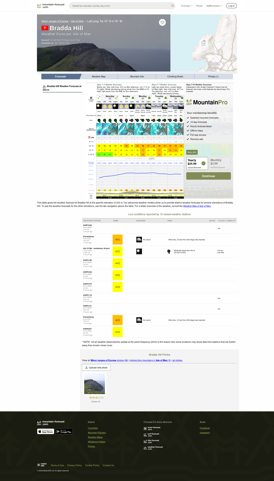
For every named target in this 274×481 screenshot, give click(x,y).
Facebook (205, 428)
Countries (93, 428)
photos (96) (109, 360)
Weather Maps (95, 437)
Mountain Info (137, 76)
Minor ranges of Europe (55, 21)
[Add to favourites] (162, 22)
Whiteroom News (96, 441)
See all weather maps (91, 129)
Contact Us (108, 465)
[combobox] (122, 5)
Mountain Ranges (97, 432)
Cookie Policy (92, 465)
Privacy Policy (74, 465)
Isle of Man (77, 21)
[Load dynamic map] (203, 43)
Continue (208, 176)
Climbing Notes (175, 76)
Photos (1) (213, 76)
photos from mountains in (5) (150, 360)
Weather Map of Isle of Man (197, 206)
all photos (177, 360)
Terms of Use (57, 465)
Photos (199, 5)
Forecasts (185, 5)
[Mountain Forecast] (50, 5)
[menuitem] (60, 76)
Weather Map (98, 76)
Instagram (205, 432)
